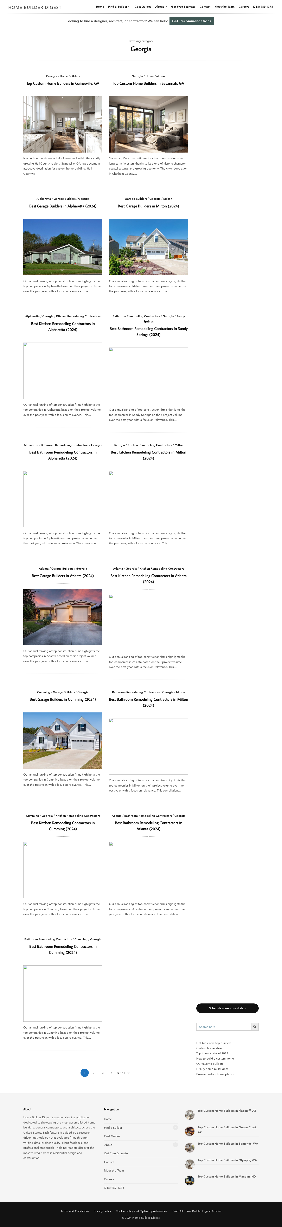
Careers (244, 6)
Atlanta (44, 568)
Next (121, 1073)
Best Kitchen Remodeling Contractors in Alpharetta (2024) (62, 371)
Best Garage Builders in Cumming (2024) (63, 699)
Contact (205, 6)
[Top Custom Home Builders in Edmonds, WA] (190, 1148)
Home (100, 6)
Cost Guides (143, 6)
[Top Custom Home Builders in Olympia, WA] (190, 1164)
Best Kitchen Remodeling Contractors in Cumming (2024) (62, 870)
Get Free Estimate (183, 6)
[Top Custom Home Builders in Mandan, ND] (190, 1180)
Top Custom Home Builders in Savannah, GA (148, 83)
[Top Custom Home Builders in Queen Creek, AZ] (190, 1131)
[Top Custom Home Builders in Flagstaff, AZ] (190, 1115)
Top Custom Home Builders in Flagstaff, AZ (227, 1111)
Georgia (51, 76)
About (159, 6)
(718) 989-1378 (263, 6)
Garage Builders (65, 199)
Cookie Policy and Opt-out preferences (141, 1211)
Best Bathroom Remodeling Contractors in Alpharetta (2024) (62, 499)
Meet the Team (224, 6)
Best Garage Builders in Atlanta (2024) (63, 575)
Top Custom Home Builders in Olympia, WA (227, 1160)
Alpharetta (44, 199)
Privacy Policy (102, 1211)
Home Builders (70, 76)
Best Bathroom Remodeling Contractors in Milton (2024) (148, 746)
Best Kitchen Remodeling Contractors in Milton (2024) (148, 499)
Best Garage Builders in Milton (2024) (148, 205)
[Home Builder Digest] (35, 10)
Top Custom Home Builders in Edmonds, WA (228, 1143)
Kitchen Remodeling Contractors (78, 316)
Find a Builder (117, 6)
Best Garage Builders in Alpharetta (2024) (63, 205)
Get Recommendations (191, 21)
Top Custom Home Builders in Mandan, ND (227, 1176)
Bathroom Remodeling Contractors (136, 316)
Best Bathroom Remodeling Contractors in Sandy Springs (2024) (148, 376)
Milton (167, 199)
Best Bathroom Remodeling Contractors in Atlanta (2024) (148, 870)
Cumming (43, 692)
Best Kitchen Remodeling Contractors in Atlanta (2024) (148, 623)
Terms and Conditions (75, 1211)
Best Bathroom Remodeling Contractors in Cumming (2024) (62, 993)
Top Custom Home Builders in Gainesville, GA (62, 83)
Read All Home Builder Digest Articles (196, 1211)
